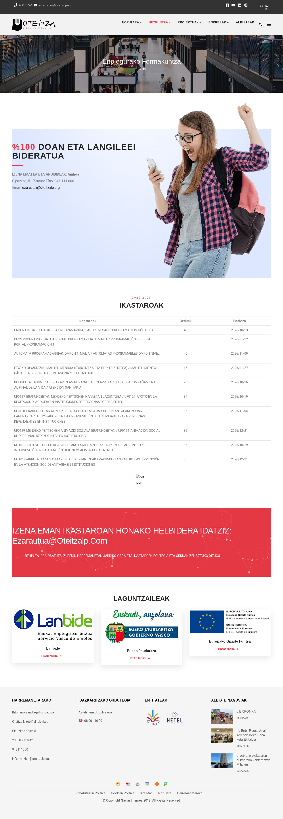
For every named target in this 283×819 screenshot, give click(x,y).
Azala (142, 69)
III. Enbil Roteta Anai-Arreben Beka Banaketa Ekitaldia (252, 735)
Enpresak (217, 22)
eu (267, 5)
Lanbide (53, 648)
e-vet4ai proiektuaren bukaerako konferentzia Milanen (253, 760)
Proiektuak (188, 22)
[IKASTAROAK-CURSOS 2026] (141, 481)
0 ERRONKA (246, 711)
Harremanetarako (190, 793)
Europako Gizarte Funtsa (230, 641)
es (261, 5)
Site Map (146, 793)
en (267, 9)
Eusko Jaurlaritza (141, 651)
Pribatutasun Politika (90, 793)
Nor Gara (130, 22)
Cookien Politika (122, 793)
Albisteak (245, 22)
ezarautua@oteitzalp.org (41, 187)
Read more (49, 655)
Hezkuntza (158, 22)
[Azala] (34, 23)
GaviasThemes (132, 800)
